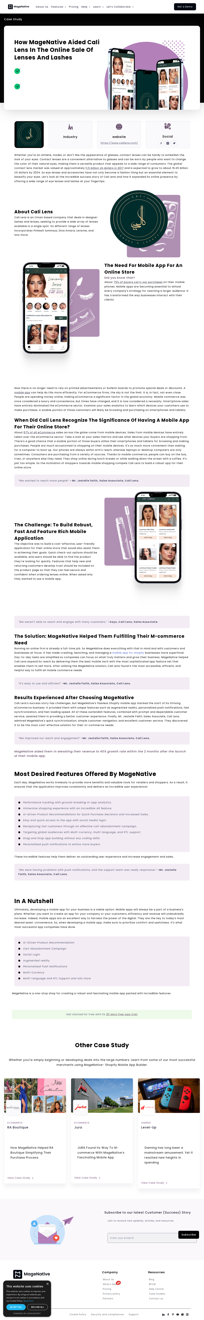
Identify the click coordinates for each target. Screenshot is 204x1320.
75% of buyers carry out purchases (138, 282)
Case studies (157, 1293)
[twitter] (174, 142)
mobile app (22, 392)
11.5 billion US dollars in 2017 (105, 168)
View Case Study (19, 1178)
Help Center (156, 1289)
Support (134, 1314)
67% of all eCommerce (39, 432)
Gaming (146, 1122)
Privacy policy (111, 1293)
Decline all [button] (37, 1307)
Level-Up (149, 1127)
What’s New (110, 1284)
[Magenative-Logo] (18, 5)
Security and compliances (107, 1314)
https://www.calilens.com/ (119, 143)
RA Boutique (17, 1127)
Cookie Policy (77, 1314)
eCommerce (15, 1122)
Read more (28, 1300)
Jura (78, 1127)
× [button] (47, 1284)
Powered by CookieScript (27, 1313)
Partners (108, 1298)
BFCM (152, 1284)
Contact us (156, 1298)
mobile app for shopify (128, 653)
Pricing (107, 1289)
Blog (151, 1279)
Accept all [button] (16, 1307)
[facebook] (161, 142)
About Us (108, 1279)
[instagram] (168, 142)
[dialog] (27, 1299)
